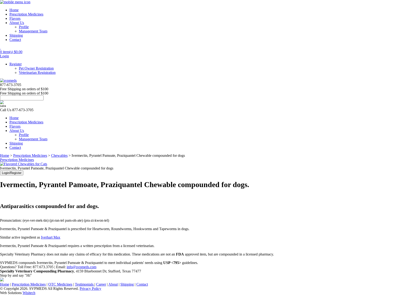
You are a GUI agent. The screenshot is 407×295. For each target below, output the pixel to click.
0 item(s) (11, 52)
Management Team (33, 31)
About (113, 284)
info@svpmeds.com (81, 267)
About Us (16, 23)
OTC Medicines (60, 284)
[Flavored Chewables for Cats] (23, 164)
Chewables (59, 155)
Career (101, 284)
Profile (24, 27)
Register (15, 64)
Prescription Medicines (26, 14)
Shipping (16, 35)
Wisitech (29, 293)
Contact (15, 40)
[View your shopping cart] (0, 48)
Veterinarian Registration (37, 73)
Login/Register (11, 173)
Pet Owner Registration (36, 68)
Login (4, 56)
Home (14, 10)
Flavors (14, 18)
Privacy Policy (90, 289)
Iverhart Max (50, 237)
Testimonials (84, 284)
